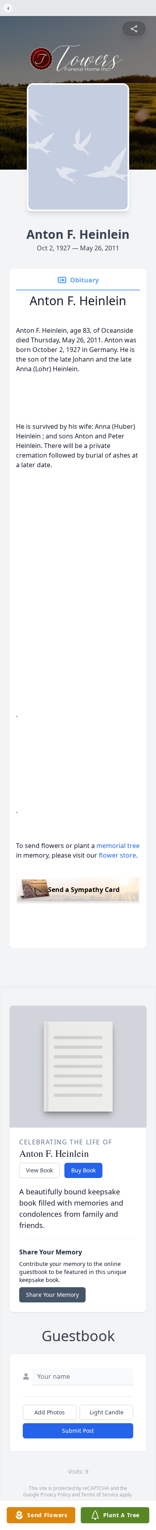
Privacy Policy (55, 1494)
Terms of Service (99, 1494)
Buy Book (83, 1170)
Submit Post (78, 1430)
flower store (117, 855)
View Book (39, 1170)
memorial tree (118, 845)
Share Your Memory (52, 1294)
